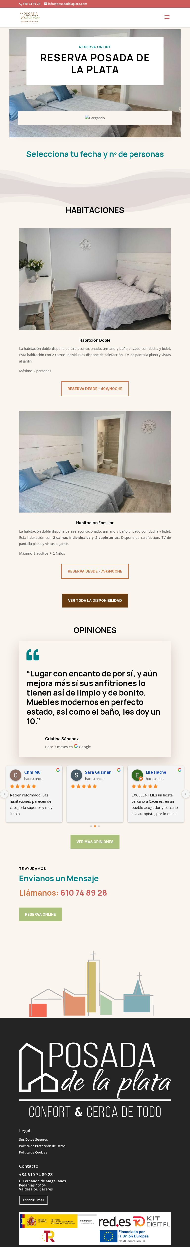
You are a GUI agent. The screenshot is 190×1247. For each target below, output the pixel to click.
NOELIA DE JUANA (41, 772)
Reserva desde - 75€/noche (95, 571)
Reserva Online (40, 914)
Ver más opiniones (95, 842)
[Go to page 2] (99, 826)
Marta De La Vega (163, 772)
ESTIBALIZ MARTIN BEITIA (102, 772)
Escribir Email (33, 1200)
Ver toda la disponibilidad (95, 600)
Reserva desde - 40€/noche (95, 389)
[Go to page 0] (91, 826)
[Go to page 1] (95, 826)
